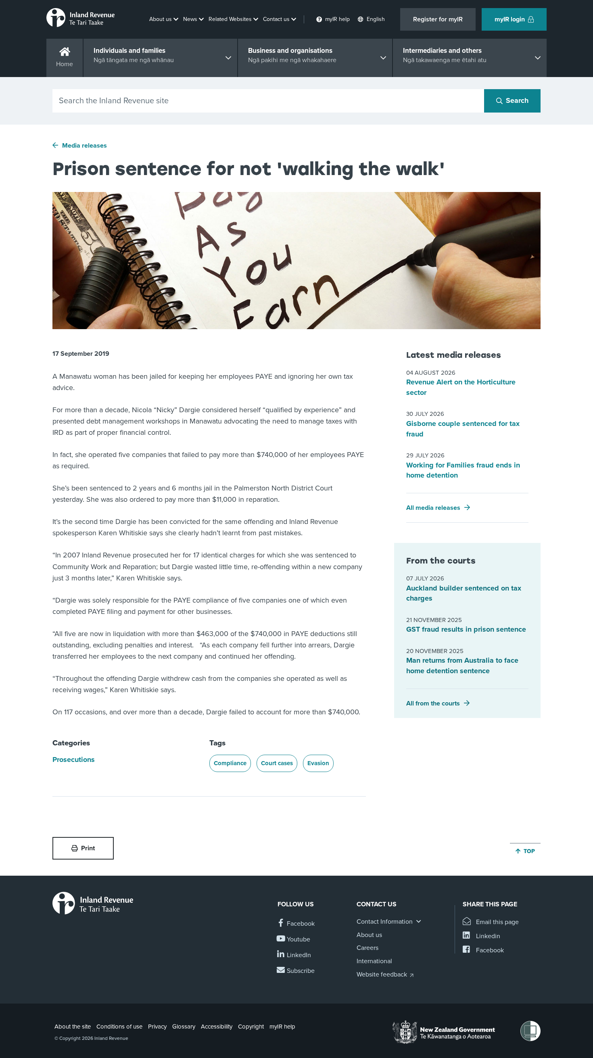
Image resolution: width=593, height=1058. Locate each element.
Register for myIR (438, 19)
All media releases (433, 508)
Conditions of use (119, 1026)
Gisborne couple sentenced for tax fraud (463, 428)
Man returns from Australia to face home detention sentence (462, 665)
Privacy (157, 1026)
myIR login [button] (510, 19)
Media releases (84, 146)
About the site (72, 1026)
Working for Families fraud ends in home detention (463, 470)
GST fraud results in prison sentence (466, 629)
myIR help (282, 1026)
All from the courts (433, 703)
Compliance (230, 763)
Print (88, 848)
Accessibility (216, 1026)
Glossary (183, 1026)
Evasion (318, 763)
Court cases (277, 763)
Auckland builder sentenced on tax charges (463, 593)
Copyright (251, 1026)
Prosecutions (73, 759)
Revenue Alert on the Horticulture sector (461, 387)
